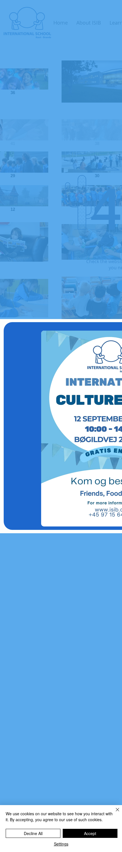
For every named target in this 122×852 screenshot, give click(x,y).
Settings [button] (61, 844)
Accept (90, 833)
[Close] (114, 813)
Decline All (33, 833)
